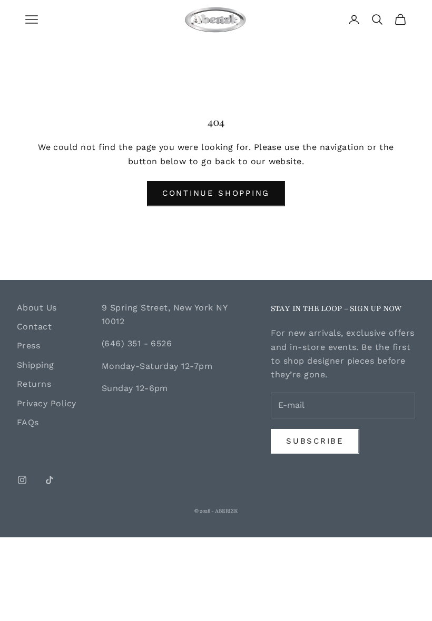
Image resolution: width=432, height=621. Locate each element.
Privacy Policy (46, 403)
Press (28, 345)
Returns (34, 384)
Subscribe (314, 441)
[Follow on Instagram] (22, 480)
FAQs (28, 422)
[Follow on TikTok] (49, 480)
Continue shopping (216, 193)
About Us (37, 308)
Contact (34, 327)
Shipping (35, 365)
